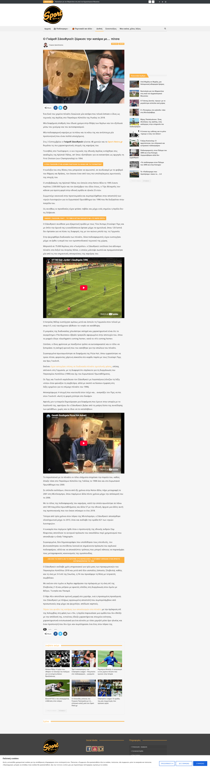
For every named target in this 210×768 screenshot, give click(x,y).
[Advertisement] (126, 14)
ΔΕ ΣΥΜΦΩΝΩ (184, 763)
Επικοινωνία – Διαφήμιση (139, 747)
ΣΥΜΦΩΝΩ (200, 763)
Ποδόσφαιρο (62, 29)
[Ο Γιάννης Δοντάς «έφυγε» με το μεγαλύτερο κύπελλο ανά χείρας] (134, 103)
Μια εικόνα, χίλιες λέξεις (130, 29)
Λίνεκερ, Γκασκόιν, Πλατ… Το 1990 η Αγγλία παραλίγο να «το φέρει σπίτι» (74, 218)
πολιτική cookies (62, 765)
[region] (105, 761)
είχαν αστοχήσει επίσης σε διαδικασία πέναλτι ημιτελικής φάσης (81, 366)
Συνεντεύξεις (111, 29)
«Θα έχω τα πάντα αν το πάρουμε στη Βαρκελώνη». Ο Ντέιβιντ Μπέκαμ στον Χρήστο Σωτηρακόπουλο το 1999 (83, 560)
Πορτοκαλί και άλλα (83, 29)
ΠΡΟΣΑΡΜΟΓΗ (166, 763)
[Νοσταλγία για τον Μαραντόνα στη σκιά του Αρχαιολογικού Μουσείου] (134, 93)
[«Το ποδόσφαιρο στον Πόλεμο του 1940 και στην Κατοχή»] (134, 164)
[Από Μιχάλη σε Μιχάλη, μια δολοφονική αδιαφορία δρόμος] (134, 84)
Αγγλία (50, 629)
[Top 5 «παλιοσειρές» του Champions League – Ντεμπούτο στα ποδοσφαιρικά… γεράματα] (84, 658)
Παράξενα (115, 43)
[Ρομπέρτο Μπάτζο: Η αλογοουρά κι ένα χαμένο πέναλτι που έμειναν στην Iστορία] (110, 658)
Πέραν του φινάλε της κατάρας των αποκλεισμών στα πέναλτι (72, 609)
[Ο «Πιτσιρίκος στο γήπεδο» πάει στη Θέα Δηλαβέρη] (134, 112)
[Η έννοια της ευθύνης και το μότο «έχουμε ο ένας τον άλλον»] (134, 133)
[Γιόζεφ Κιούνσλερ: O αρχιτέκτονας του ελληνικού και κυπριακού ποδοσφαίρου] (134, 143)
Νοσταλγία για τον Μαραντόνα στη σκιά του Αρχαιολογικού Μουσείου (77, 2)
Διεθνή (99, 29)
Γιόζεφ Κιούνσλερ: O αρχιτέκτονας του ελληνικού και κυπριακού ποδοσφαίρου (152, 143)
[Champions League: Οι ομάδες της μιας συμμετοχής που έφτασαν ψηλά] (110, 688)
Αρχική (47, 29)
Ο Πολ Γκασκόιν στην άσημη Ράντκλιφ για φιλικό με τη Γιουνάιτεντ (73, 164)
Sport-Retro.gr (115, 141)
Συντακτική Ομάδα (137, 751)
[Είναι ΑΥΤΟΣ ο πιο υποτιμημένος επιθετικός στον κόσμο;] (57, 688)
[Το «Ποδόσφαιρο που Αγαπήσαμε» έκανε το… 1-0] (134, 173)
